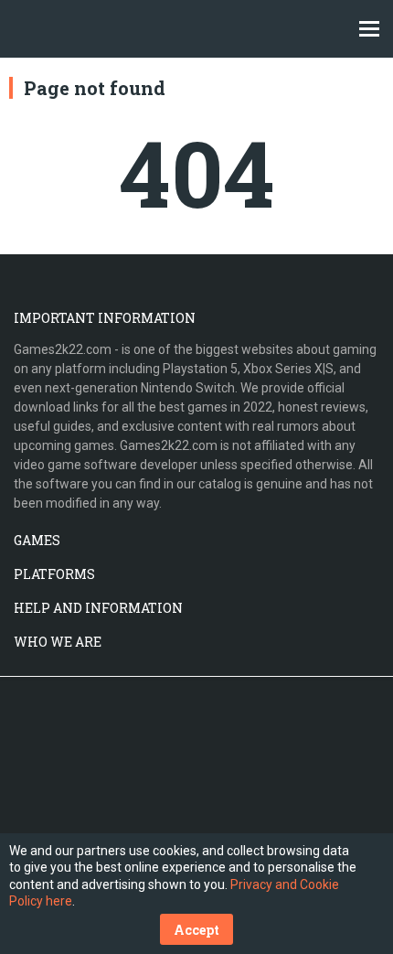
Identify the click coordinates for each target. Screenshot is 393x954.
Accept (196, 929)
